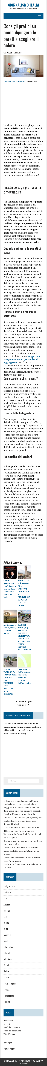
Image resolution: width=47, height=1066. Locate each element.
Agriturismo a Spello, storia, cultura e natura (10, 629)
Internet (7, 953)
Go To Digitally (33, 1061)
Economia (7, 935)
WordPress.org (10, 1034)
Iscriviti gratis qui (32, 726)
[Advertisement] (23, 103)
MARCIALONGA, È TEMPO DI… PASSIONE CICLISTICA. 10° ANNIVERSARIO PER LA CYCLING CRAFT (24, 592)
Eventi (6, 941)
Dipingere (18, 52)
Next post (21, 704)
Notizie (6, 971)
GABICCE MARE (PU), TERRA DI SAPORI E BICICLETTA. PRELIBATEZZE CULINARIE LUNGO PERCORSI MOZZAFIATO (24, 637)
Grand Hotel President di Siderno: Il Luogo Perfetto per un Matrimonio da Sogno (21, 851)
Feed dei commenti (12, 1030)
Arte (5, 898)
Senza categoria (10, 983)
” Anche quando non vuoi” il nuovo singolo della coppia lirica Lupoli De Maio (10, 588)
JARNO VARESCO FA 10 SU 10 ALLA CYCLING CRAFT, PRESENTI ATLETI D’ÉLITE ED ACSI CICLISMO (10, 681)
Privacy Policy (9, 1048)
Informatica (8, 947)
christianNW (19, 81)
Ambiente (7, 892)
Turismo (7, 1001)
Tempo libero (9, 995)
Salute (6, 977)
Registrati (8, 1020)
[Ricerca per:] (23, 780)
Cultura (6, 928)
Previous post (26, 701)
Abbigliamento (9, 886)
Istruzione (7, 959)
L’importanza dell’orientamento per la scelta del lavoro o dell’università (24, 676)
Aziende (7, 904)
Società (7, 989)
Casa (5, 916)
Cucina (6, 922)
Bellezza (7, 910)
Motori (6, 965)
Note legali (8, 1042)
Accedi (7, 1024)
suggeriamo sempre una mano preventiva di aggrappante (22, 359)
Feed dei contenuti (12, 1027)
